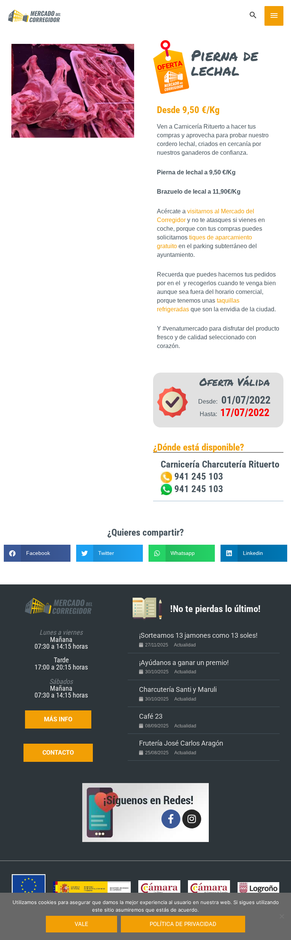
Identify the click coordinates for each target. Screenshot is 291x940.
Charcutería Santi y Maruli (178, 689)
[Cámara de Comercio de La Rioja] (159, 888)
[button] (253, 16)
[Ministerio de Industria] (92, 888)
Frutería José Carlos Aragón (181, 743)
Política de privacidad (183, 924)
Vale (81, 924)
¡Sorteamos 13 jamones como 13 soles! (198, 635)
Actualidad (185, 645)
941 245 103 (197, 476)
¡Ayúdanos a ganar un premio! (184, 663)
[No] (281, 916)
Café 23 (151, 716)
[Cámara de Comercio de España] (209, 888)
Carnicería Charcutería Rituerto (220, 464)
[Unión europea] (28, 888)
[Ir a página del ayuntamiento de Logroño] (259, 888)
